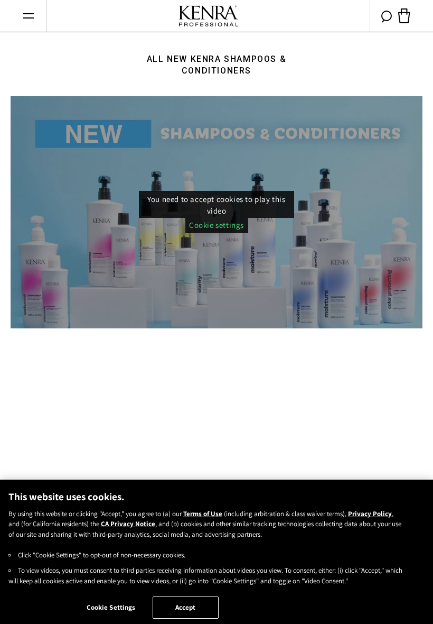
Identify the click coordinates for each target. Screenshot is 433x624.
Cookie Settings (111, 607)
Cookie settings (216, 225)
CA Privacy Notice (128, 523)
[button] (28, 16)
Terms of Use (202, 513)
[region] (216, 552)
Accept (185, 607)
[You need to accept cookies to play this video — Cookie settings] (216, 212)
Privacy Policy (370, 513)
